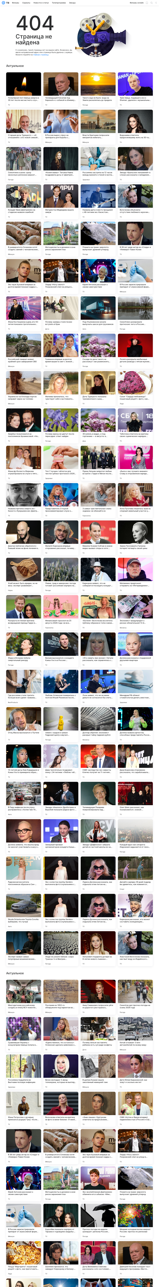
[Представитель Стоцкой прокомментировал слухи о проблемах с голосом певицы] (60, 500)
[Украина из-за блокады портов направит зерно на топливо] (23, 388)
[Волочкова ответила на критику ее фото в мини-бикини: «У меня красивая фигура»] (60, 1258)
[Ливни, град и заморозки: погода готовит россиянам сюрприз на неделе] (60, 575)
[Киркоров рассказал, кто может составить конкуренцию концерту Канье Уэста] (135, 911)
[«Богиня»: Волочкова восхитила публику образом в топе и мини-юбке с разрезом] (98, 612)
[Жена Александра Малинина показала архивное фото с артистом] (23, 1023)
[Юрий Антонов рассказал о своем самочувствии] (98, 276)
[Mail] (3, 3)
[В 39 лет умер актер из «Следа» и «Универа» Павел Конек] (135, 239)
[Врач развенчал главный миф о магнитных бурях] (135, 1060)
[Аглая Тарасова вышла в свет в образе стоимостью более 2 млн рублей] (23, 986)
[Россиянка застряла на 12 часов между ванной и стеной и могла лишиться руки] (98, 164)
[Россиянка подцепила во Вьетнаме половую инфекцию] (23, 1221)
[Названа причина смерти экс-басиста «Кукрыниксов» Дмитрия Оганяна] (23, 500)
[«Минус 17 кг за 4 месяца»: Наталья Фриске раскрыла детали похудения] (23, 1098)
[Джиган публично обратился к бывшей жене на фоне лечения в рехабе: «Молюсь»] (23, 537)
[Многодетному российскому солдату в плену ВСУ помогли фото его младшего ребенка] (23, 1146)
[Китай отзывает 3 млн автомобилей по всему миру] (135, 1183)
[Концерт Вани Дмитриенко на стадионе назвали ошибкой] (23, 201)
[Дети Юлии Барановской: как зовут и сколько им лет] (135, 1221)
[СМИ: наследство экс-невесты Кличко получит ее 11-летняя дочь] (98, 762)
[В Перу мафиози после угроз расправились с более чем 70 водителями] (23, 799)
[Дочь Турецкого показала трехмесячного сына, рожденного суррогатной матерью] (98, 388)
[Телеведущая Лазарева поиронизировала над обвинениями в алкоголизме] (98, 799)
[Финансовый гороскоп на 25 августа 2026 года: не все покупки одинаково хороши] (60, 612)
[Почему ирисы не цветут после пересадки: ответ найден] (60, 425)
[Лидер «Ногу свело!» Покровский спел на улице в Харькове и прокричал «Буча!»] (60, 276)
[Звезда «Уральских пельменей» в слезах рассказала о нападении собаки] (135, 164)
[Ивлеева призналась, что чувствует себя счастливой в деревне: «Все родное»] (60, 388)
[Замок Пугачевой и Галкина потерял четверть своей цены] (135, 537)
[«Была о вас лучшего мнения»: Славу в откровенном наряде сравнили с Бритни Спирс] (135, 463)
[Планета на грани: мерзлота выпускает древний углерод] (98, 239)
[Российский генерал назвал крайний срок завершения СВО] (23, 351)
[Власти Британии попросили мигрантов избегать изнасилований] (98, 127)
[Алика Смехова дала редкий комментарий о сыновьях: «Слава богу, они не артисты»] (60, 1023)
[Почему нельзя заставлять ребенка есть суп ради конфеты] (98, 1183)
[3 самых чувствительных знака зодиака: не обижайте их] (98, 500)
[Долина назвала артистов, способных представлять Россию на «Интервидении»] (135, 724)
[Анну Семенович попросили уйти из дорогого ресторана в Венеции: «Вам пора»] (98, 1146)
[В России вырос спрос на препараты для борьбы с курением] (60, 127)
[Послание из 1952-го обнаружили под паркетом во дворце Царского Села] (60, 1146)
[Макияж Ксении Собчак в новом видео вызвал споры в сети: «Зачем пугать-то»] (98, 537)
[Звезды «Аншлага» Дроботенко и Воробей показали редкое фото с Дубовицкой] (60, 799)
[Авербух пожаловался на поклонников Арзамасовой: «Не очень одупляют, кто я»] (23, 425)
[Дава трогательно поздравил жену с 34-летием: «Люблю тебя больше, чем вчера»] (60, 762)
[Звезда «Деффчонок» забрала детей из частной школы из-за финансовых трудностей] (98, 836)
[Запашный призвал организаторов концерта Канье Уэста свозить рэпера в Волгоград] (60, 836)
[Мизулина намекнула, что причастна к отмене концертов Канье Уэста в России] (23, 1060)
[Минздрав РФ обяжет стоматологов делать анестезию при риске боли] (135, 687)
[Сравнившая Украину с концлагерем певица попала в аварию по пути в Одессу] (23, 1183)
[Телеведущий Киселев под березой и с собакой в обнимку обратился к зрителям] (60, 89)
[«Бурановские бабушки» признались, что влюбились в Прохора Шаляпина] (98, 1023)
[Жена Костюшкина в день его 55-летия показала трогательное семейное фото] (23, 313)
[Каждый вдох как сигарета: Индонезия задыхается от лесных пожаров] (135, 836)
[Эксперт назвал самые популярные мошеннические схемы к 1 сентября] (23, 948)
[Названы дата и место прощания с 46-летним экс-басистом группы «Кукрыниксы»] (98, 201)
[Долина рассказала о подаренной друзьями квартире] (135, 649)
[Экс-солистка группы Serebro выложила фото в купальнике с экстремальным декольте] (60, 874)
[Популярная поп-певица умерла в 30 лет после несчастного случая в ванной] (23, 89)
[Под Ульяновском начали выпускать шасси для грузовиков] (98, 313)
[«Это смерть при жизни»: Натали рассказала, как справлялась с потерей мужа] (98, 649)
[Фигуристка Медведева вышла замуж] (60, 201)
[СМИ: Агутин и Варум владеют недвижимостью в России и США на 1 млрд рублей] (135, 1258)
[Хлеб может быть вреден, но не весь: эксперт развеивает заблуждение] (23, 575)
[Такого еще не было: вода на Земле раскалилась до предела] (98, 89)
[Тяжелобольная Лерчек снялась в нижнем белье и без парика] (60, 986)
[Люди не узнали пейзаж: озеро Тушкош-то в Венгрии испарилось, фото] (60, 948)
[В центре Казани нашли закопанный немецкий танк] (98, 1221)
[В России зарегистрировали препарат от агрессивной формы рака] (135, 276)
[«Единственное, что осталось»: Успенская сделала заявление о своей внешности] (60, 1183)
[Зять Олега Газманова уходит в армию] (135, 986)
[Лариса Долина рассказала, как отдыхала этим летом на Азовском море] (98, 874)
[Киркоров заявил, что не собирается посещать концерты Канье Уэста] (98, 575)
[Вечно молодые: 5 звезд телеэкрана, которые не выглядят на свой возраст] (60, 1221)
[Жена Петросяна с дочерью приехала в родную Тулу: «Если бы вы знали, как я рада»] (23, 1258)
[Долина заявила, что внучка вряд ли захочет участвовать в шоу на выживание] (23, 836)
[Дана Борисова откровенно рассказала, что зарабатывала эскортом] (135, 762)
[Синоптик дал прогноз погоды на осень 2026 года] (135, 1146)
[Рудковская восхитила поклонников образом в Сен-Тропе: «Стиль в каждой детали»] (23, 874)
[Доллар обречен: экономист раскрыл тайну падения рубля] (98, 724)
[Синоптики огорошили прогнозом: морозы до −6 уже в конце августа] (135, 1098)
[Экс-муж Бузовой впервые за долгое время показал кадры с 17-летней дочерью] (23, 276)
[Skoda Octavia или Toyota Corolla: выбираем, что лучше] (23, 911)
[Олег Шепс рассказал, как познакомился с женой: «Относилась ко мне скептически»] (135, 799)
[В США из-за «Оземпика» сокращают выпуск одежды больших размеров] (60, 1098)
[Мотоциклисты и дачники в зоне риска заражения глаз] (60, 239)
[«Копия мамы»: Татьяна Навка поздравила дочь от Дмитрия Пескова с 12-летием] (60, 164)
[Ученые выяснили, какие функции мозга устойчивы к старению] (60, 1060)
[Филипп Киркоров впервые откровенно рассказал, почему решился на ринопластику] (60, 537)
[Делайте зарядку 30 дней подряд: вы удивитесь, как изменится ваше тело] (135, 874)
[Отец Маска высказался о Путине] (23, 724)
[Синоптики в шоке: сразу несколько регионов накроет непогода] (23, 164)
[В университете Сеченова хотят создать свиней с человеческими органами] (23, 239)
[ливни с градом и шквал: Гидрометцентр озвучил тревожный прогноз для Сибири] (60, 724)
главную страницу (40, 55)
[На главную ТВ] (7, 3)
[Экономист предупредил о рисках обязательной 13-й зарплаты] (135, 612)
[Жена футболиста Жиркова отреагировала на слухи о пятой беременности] (23, 463)
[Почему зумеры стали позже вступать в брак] (60, 313)
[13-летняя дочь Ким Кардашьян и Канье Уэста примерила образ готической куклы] (23, 762)
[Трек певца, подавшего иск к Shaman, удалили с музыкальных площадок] (135, 89)
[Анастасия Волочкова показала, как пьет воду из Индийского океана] (135, 948)
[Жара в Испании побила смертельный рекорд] (23, 649)
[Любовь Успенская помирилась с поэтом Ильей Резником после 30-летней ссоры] (60, 687)
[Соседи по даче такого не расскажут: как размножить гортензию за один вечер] (98, 351)
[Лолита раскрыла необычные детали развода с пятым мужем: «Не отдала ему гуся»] (135, 351)
